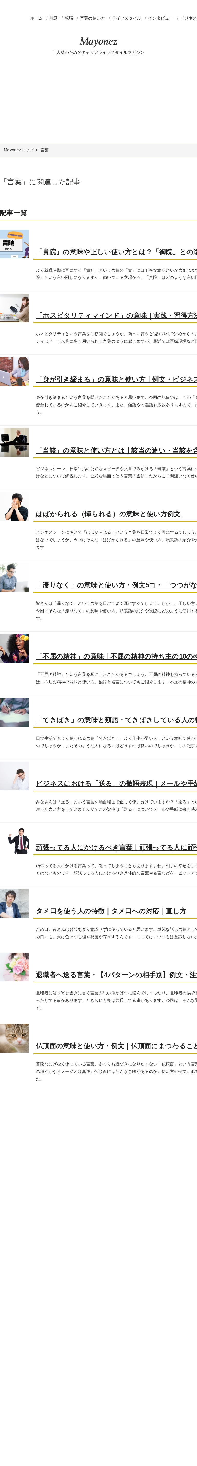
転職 (69, 18)
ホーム (36, 18)
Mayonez (98, 42)
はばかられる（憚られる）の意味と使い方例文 (108, 514)
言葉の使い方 (93, 18)
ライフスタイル (127, 18)
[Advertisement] (98, 100)
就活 (54, 18)
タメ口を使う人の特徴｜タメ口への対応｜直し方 (111, 911)
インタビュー (161, 18)
